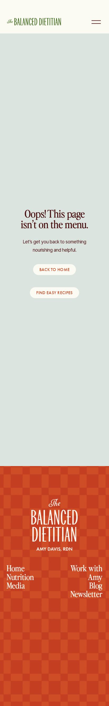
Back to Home (54, 269)
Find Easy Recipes (54, 292)
